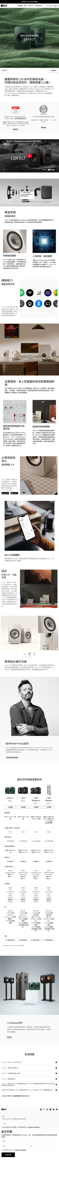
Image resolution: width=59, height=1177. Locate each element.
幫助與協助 (38, 5)
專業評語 (15, 129)
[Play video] (56, 649)
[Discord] (56, 1109)
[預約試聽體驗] (50, 6)
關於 (25, 5)
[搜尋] (47, 6)
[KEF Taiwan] (4, 6)
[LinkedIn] (50, 1109)
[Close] (43, 6)
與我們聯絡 (16, 1096)
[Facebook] (41, 1109)
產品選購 (20, 5)
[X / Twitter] (44, 1109)
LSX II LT (4, 70)
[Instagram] (47, 1109)
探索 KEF (31, 5)
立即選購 (53, 70)
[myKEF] (57, 6)
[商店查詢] (52, 6)
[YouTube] (53, 1109)
